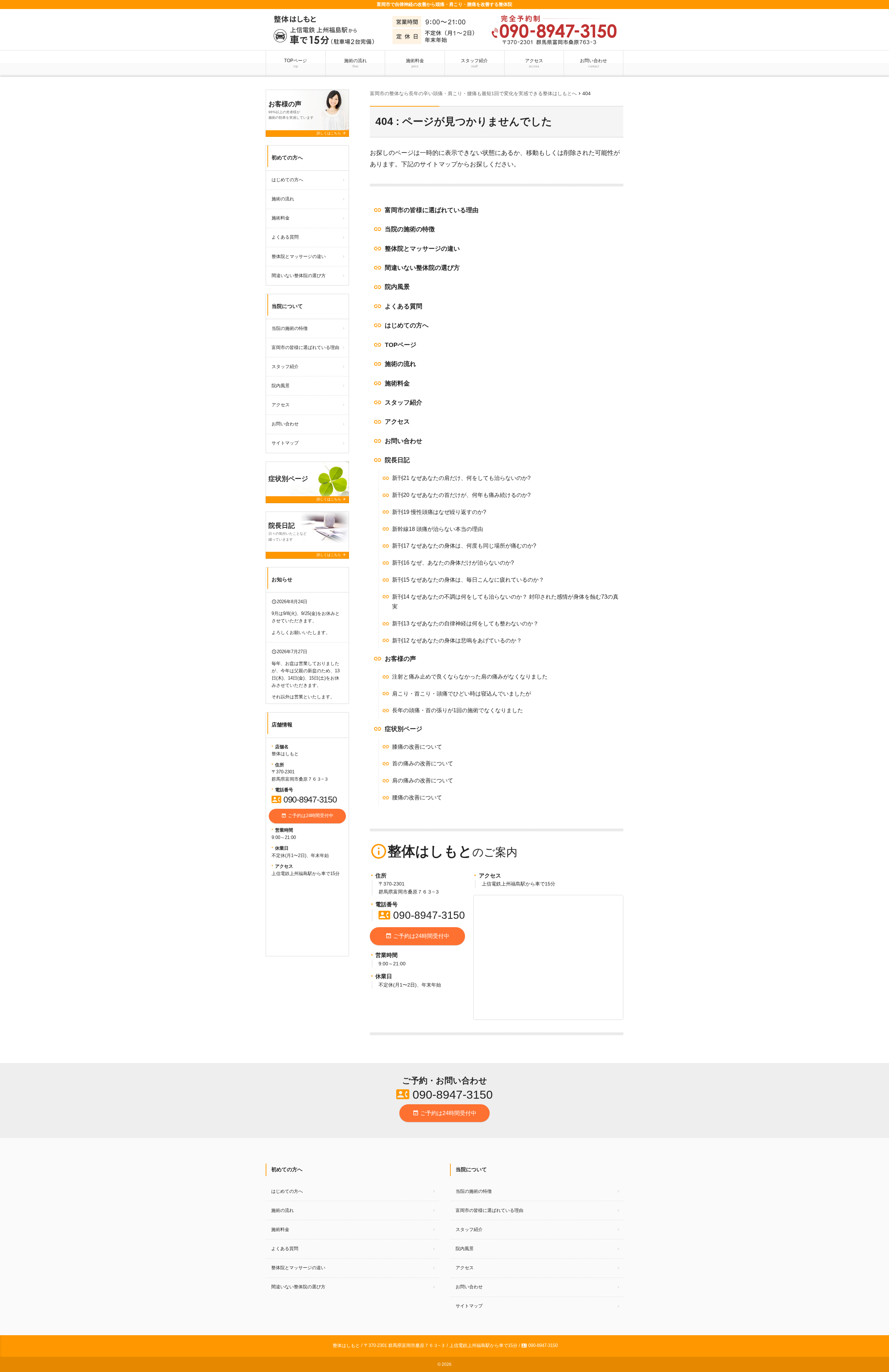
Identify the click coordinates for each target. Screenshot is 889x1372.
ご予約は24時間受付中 (417, 936)
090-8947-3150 (422, 915)
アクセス (534, 63)
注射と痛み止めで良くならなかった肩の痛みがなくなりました (470, 677)
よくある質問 (403, 306)
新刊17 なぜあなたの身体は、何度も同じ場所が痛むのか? (464, 546)
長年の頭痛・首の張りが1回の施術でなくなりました (457, 710)
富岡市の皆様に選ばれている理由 (432, 210)
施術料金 (415, 63)
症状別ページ (403, 728)
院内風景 (397, 286)
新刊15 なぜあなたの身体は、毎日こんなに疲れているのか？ (468, 580)
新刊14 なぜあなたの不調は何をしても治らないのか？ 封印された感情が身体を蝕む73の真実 (505, 602)
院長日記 (397, 460)
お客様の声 (400, 658)
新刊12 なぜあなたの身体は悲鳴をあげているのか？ (457, 640)
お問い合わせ (593, 63)
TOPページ (295, 63)
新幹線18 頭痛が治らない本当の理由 (437, 529)
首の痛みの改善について (422, 763)
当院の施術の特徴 (410, 229)
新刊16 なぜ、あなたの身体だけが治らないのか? (453, 563)
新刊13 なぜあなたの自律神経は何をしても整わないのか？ (465, 623)
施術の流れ (355, 63)
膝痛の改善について (417, 747)
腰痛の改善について (417, 797)
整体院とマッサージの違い (422, 248)
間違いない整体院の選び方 (422, 267)
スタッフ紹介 (474, 63)
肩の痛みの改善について (422, 780)
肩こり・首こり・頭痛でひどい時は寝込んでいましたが (461, 694)
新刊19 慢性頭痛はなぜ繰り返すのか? (439, 512)
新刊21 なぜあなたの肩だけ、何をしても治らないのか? (461, 478)
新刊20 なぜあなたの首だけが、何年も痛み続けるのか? (461, 495)
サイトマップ (285, 443)
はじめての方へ (407, 325)
